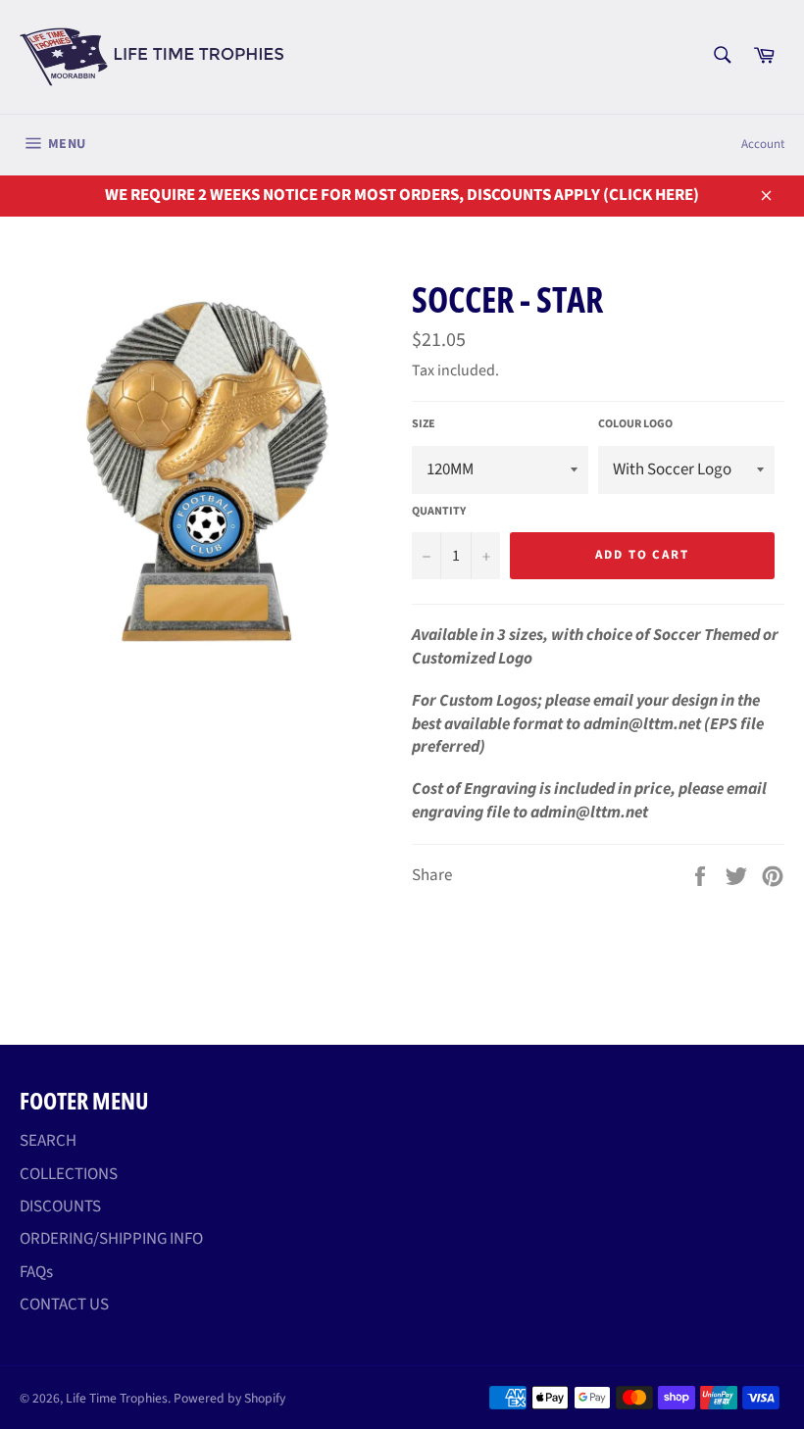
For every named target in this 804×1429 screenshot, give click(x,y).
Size (423, 424)
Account (762, 144)
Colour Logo (635, 424)
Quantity (439, 511)
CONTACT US (64, 1304)
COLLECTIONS (69, 1174)
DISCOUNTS (60, 1206)
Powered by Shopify (229, 1398)
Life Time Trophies (117, 1398)
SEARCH (48, 1141)
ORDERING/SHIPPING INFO (111, 1239)
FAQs (36, 1272)
